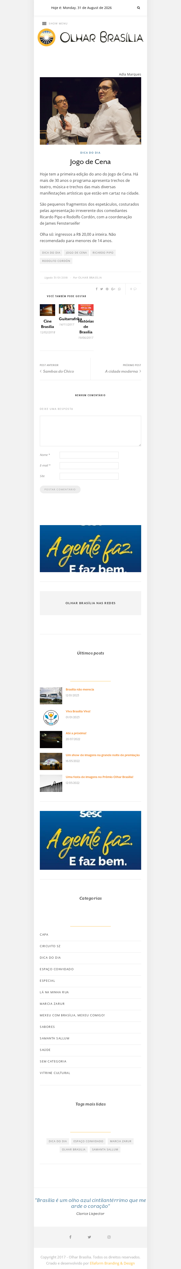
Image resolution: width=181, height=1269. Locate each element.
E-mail (45, 465)
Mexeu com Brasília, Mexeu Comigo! (72, 1015)
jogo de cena (76, 252)
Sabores (47, 1027)
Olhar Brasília (90, 277)
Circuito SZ (50, 946)
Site (42, 476)
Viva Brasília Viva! (78, 711)
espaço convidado (88, 1141)
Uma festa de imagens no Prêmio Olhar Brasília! (99, 777)
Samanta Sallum (54, 1038)
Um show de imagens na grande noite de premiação (103, 755)
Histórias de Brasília (86, 326)
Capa (44, 934)
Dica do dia (90, 152)
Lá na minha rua (54, 992)
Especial (47, 980)
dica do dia (51, 252)
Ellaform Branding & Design (112, 1263)
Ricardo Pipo (103, 252)
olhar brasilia (74, 1149)
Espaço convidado (57, 969)
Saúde (45, 1050)
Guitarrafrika (70, 319)
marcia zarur (121, 1141)
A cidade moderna (122, 371)
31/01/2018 (61, 277)
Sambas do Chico (58, 371)
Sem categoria (53, 1061)
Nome (45, 455)
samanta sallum (105, 1149)
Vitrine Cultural (55, 1073)
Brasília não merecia (80, 689)
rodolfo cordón (56, 261)
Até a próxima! (76, 733)
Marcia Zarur (52, 1004)
